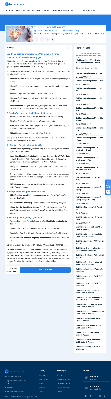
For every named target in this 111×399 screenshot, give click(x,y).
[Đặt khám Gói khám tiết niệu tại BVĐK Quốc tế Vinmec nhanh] (19, 34)
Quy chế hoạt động (63, 387)
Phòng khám (36, 10)
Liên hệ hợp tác (87, 10)
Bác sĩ (18, 10)
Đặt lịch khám (45, 270)
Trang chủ (9, 10)
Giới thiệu (60, 375)
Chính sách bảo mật (63, 383)
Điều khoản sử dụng (63, 379)
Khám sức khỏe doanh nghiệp (63, 10)
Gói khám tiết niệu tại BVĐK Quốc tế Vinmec (51, 27)
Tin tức (41, 391)
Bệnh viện (26, 10)
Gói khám (47, 10)
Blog (78, 10)
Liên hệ (59, 391)
